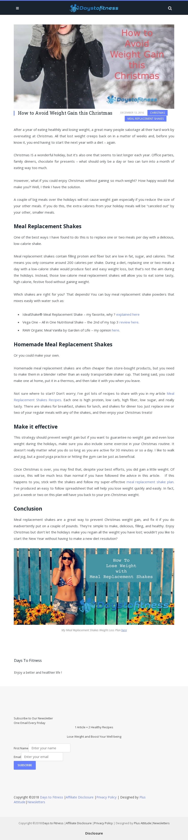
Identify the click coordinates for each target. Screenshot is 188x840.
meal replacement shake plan (150, 482)
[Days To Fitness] (94, 8)
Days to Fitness (51, 797)
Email (17, 757)
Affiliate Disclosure (80, 797)
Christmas (157, 113)
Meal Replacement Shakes (145, 119)
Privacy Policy (106, 797)
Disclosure (94, 833)
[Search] (169, 8)
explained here (128, 314)
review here (128, 322)
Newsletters (36, 802)
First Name (21, 748)
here (115, 330)
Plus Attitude (142, 823)
